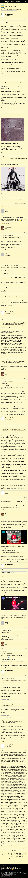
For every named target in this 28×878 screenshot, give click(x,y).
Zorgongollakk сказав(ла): (7, 235)
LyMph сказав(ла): (6, 702)
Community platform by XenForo (12, 872)
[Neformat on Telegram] (9, 867)
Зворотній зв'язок (21, 867)
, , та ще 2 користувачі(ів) (13, 206)
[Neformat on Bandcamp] (15, 867)
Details (14, 874)
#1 (26, 19)
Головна (9, 869)
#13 (26, 675)
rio (15, 11)
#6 (26, 378)
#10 (26, 569)
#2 (26, 215)
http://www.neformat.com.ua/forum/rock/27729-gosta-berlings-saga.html (13, 638)
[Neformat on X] (11, 867)
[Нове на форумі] (23, 1)
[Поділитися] (24, 19)
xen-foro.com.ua (8, 875)
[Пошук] (26, 1)
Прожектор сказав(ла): (7, 319)
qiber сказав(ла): (5, 359)
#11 (26, 627)
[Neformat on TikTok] (7, 867)
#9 (26, 519)
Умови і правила (5, 868)
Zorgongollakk (5, 9)
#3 (26, 232)
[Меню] (2, 1)
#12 (26, 648)
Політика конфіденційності (16, 868)
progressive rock (10, 11)
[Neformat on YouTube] (5, 867)
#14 (26, 750)
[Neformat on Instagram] (3, 867)
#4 (26, 259)
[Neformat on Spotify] (13, 867)
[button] (2, 865)
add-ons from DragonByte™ (17, 873)
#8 (26, 497)
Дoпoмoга (3, 869)
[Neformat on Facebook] (2, 867)
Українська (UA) (7, 865)
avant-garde (18, 9)
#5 (26, 317)
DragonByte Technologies (8, 874)
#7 (26, 423)
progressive (4, 11)
